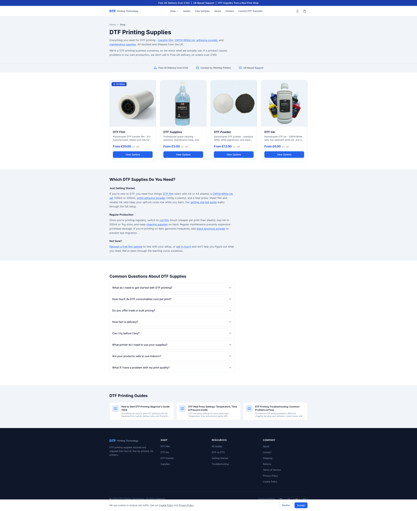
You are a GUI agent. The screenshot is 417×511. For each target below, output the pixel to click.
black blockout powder (211, 228)
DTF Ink (165, 452)
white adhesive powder (151, 198)
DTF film (168, 193)
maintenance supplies (122, 44)
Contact (229, 11)
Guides (187, 11)
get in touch (183, 246)
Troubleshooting (220, 464)
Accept (301, 505)
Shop (173, 11)
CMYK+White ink (185, 40)
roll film (164, 220)
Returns (267, 464)
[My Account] (297, 11)
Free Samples (202, 11)
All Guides (217, 446)
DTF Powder (167, 458)
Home (112, 24)
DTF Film (165, 446)
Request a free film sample (125, 246)
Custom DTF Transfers (250, 11)
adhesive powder (206, 40)
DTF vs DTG (218, 452)
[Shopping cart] (305, 11)
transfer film (165, 40)
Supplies (165, 464)
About (217, 11)
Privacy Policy (270, 475)
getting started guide (203, 202)
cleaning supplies (157, 224)
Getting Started (220, 458)
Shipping (267, 458)
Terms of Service (272, 469)
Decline (286, 505)
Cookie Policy (270, 481)
